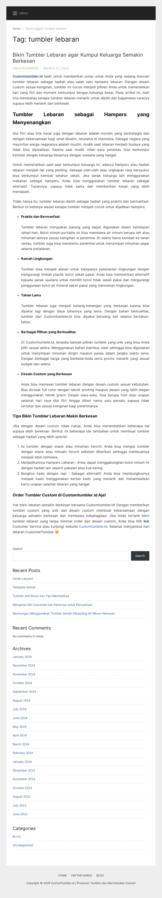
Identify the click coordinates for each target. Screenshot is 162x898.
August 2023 (21, 796)
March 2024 (21, 744)
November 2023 (24, 779)
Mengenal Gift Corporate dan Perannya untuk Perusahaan (52, 604)
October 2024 (22, 683)
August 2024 (21, 700)
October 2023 (22, 788)
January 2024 (22, 761)
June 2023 (20, 814)
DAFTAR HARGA (81, 875)
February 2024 (23, 753)
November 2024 (24, 674)
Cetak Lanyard (23, 578)
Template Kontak (24, 587)
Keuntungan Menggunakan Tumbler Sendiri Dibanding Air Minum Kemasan (64, 613)
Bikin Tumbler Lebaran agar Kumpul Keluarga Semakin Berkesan (78, 58)
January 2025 (22, 656)
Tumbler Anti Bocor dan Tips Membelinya (41, 596)
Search (17, 549)
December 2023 (24, 770)
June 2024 (20, 718)
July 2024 (19, 709)
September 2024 (24, 691)
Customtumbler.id (93, 526)
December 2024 (24, 665)
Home (16, 28)
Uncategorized (25, 68)
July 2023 (19, 805)
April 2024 (20, 735)
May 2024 (20, 726)
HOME (62, 875)
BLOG (17, 836)
